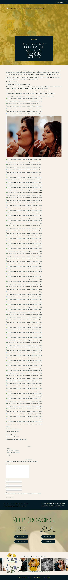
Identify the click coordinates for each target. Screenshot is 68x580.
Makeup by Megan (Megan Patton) (18, 439)
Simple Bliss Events (15, 431)
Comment (8, 464)
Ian (8, 448)
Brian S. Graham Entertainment (15, 429)
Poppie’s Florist (13, 434)
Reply (8, 455)
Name (7, 480)
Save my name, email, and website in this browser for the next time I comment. (23, 493)
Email (7, 484)
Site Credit (47, 571)
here (52, 96)
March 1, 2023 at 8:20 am (13, 450)
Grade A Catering (14, 436)
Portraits (34, 39)
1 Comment (29, 446)
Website (7, 488)
